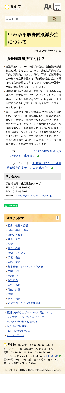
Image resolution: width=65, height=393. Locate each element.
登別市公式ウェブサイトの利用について (29, 312)
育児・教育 (14, 248)
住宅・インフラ (16, 252)
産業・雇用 (14, 271)
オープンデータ (15, 335)
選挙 (10, 293)
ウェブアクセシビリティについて (26, 317)
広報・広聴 (14, 284)
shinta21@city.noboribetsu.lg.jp (33, 195)
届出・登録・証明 (18, 225)
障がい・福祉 (15, 234)
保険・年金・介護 (18, 230)
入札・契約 (14, 261)
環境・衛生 (14, 257)
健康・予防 (14, 239)
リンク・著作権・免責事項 (22, 321)
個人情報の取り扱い (18, 326)
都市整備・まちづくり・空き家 (25, 266)
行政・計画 (14, 289)
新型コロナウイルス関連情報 (24, 303)
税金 (10, 243)
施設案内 (13, 280)
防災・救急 (14, 298)
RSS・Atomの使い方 (18, 330)
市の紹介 (13, 275)
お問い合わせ (51, 356)
